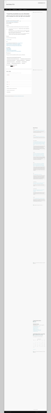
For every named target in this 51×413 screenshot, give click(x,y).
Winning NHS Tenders (35, 331)
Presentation (8, 39)
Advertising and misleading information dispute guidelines (13, 51)
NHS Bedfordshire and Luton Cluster (11, 61)
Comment (8, 75)
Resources (20, 9)
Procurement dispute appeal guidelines (11, 50)
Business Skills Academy (35, 327)
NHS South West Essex (24, 61)
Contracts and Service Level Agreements (12, 21)
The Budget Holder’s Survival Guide (38, 174)
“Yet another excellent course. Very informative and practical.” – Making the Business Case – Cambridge (38, 190)
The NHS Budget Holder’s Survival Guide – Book (39, 130)
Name (8, 82)
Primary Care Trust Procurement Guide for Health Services (14, 44)
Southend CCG (23, 63)
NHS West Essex (8, 63)
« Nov (33, 349)
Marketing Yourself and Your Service (37, 329)
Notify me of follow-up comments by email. (12, 88)
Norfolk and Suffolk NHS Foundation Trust (16, 63)
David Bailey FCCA (9, 18)
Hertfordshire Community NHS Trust (20, 60)
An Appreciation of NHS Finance (36, 326)
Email (8, 84)
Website (8, 86)
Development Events (22, 18)
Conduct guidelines (8, 49)
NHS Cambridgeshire (18, 61)
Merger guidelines (8, 48)
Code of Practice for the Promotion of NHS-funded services (14, 45)
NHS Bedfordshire (28, 60)
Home (6, 9)
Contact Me (25, 9)
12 (37, 343)
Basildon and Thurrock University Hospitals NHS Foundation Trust (14, 57)
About (10, 9)
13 (39, 343)
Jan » (35, 349)
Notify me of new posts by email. (11, 90)
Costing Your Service (35, 328)
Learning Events (15, 9)
